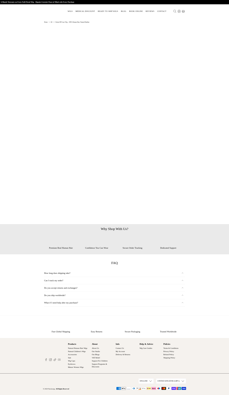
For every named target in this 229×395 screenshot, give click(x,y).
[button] (166, 75)
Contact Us (120, 348)
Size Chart (124, 45)
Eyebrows (71, 364)
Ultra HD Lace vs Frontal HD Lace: (136, 117)
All (51, 22)
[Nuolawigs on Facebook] (46, 360)
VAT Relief (96, 358)
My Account (120, 351)
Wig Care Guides (146, 348)
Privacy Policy (168, 351)
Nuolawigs (51, 389)
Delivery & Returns (123, 354)
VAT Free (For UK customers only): (136, 109)
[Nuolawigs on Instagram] (50, 360)
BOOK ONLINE (136, 11)
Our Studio (96, 351)
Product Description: (129, 94)
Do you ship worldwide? (54, 295)
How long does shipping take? (57, 273)
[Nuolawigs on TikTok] (55, 360)
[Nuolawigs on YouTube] (59, 360)
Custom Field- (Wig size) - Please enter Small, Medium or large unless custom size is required (147, 52)
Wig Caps (71, 361)
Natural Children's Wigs (77, 351)
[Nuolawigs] (53, 11)
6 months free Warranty (130, 124)
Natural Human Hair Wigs (77, 348)
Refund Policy (168, 354)
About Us (95, 348)
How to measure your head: (132, 102)
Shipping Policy (169, 358)
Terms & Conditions (170, 348)
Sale (69, 358)
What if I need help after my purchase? (61, 303)
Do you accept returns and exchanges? (60, 288)
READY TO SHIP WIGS (108, 11)
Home (46, 22)
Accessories (72, 354)
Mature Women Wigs (76, 367)
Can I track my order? (53, 280)
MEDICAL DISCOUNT (85, 11)
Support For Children (100, 361)
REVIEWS (150, 11)
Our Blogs (95, 354)
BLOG (123, 11)
